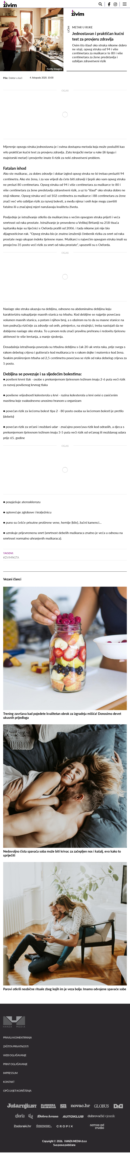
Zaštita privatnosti (16, 1046)
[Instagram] (116, 4)
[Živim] (10, 4)
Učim (68, 29)
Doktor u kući (15, 77)
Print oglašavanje (15, 1064)
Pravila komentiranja (17, 1037)
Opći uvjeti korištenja (17, 1090)
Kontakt (8, 1081)
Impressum (10, 1073)
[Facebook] (108, 4)
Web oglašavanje (14, 1055)
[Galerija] (31, 39)
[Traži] (100, 4)
